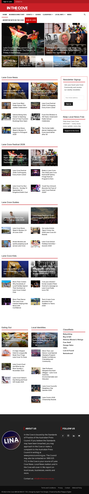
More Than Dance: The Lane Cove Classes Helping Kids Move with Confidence (20, 303)
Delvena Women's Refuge (73, 340)
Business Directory (16, 15)
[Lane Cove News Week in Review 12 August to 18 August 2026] (6, 130)
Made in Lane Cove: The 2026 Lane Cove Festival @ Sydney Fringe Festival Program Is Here (49, 174)
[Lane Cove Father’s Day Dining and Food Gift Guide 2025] (6, 379)
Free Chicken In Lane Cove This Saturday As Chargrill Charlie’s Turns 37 (44, 92)
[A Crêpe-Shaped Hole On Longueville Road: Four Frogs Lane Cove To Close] (6, 353)
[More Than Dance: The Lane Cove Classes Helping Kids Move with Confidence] (6, 301)
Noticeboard (68, 353)
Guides (38, 15)
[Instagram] (68, 436)
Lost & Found (68, 351)
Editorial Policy (77, 488)
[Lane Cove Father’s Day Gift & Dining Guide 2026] (44, 61)
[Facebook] (63, 436)
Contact (67, 488)
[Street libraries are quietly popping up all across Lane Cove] (6, 243)
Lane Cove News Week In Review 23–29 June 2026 (20, 230)
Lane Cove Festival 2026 (13, 144)
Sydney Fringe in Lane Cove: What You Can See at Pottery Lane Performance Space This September (43, 157)
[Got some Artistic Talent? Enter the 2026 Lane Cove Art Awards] (35, 230)
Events (29, 15)
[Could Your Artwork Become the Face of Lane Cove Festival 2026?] (35, 188)
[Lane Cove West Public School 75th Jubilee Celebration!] (6, 105)
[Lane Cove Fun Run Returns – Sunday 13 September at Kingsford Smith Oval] (6, 188)
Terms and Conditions (48, 488)
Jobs (65, 348)
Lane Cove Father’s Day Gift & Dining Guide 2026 (14, 219)
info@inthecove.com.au (44, 478)
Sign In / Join (7, 1)
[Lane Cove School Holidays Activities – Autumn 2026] (35, 243)
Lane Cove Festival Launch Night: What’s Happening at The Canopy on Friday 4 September (15, 158)
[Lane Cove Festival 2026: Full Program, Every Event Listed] (35, 105)
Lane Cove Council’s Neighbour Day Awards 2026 (49, 388)
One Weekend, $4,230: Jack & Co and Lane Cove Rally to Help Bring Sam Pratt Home (43, 339)
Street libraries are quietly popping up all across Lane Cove (20, 244)
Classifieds (47, 15)
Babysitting (67, 334)
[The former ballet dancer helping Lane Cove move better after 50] (35, 130)
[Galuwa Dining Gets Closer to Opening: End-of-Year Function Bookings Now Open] (6, 116)
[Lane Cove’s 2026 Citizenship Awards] (36, 399)
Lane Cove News (10, 77)
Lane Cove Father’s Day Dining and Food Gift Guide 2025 (20, 380)
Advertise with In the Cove (13, 20)
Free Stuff (67, 342)
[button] (84, 14)
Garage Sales (68, 345)
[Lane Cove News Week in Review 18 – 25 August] (61, 61)
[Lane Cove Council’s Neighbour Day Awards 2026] (36, 388)
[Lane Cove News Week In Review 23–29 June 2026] (6, 230)
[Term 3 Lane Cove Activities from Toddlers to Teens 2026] (35, 301)
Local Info (59, 15)
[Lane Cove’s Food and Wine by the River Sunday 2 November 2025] (6, 366)
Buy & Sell (67, 337)
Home (5, 15)
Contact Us (18, 1)
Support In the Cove (72, 131)
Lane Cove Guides (10, 202)
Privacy (60, 488)
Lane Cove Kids (9, 256)
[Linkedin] (74, 436)
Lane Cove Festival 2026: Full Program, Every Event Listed (49, 105)
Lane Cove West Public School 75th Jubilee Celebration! (20, 105)
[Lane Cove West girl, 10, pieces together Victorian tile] (78, 61)
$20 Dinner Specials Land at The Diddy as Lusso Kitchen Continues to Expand (14, 339)
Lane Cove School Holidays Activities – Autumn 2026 (49, 244)
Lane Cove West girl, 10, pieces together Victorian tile (14, 92)
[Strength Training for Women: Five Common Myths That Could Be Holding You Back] (27, 61)
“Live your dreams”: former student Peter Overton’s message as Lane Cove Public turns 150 (50, 286)
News (69, 15)
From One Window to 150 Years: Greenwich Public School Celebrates (43, 271)
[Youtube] (79, 436)
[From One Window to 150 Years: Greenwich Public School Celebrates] (35, 116)
